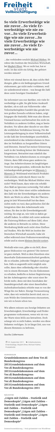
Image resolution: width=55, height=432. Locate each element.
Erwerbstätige (11, 344)
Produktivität (10, 347)
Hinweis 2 (9, 173)
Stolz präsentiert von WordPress (37, 428)
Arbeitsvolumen (34, 342)
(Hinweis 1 (41, 170)
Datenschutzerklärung (13, 428)
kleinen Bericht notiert (36, 240)
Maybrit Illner (15, 66)
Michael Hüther (39, 59)
